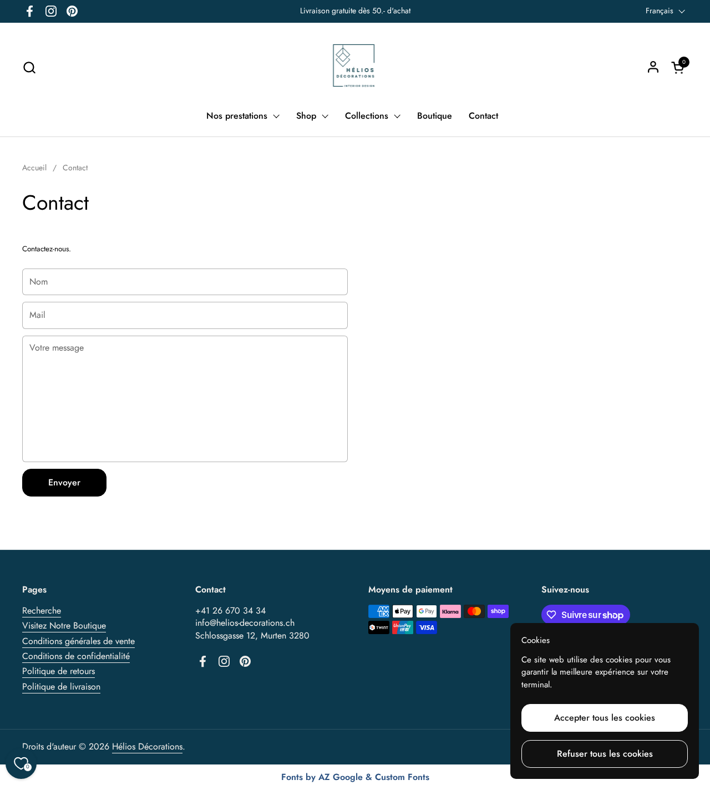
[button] (29, 67)
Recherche (41, 610)
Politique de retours (58, 671)
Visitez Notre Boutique (64, 625)
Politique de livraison (61, 686)
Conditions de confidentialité (76, 656)
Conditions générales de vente (78, 641)
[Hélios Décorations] (355, 67)
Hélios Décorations (147, 746)
